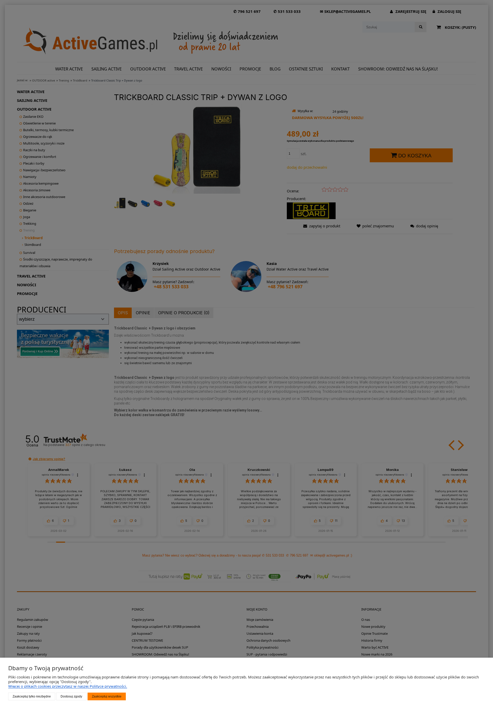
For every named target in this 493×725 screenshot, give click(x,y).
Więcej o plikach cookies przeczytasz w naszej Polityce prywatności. (67, 686)
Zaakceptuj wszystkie (106, 696)
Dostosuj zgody (71, 696)
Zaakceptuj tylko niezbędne (32, 696)
